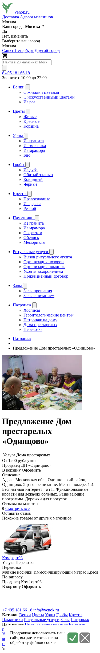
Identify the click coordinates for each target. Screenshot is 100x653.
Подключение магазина (46, 624)
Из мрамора (34, 150)
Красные (31, 121)
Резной (29, 208)
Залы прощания (37, 291)
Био (26, 155)
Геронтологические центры (48, 315)
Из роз (29, 102)
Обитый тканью (38, 174)
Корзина (31, 126)
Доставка (10, 17)
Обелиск (31, 237)
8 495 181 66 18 (16, 73)
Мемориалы (34, 242)
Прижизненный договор (45, 276)
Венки (25, 615)
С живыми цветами (41, 92)
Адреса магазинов (36, 17)
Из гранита (33, 141)
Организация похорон (43, 261)
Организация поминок (44, 266)
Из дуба (30, 170)
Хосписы (31, 310)
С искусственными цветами (49, 97)
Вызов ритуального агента (47, 257)
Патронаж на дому (40, 320)
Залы (65, 619)
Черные (30, 184)
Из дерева (32, 203)
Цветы (38, 615)
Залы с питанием (38, 295)
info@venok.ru (46, 610)
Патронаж (80, 619)
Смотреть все (17, 508)
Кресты (75, 615)
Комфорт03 (12, 557)
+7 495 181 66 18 (17, 610)
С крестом (32, 232)
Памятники (12, 619)
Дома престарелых (40, 324)
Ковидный (33, 179)
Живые (30, 116)
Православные (36, 199)
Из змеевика (34, 145)
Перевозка (32, 329)
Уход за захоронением (43, 271)
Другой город (47, 50)
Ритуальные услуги (41, 619)
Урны (50, 615)
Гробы (62, 615)
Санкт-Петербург (18, 50)
